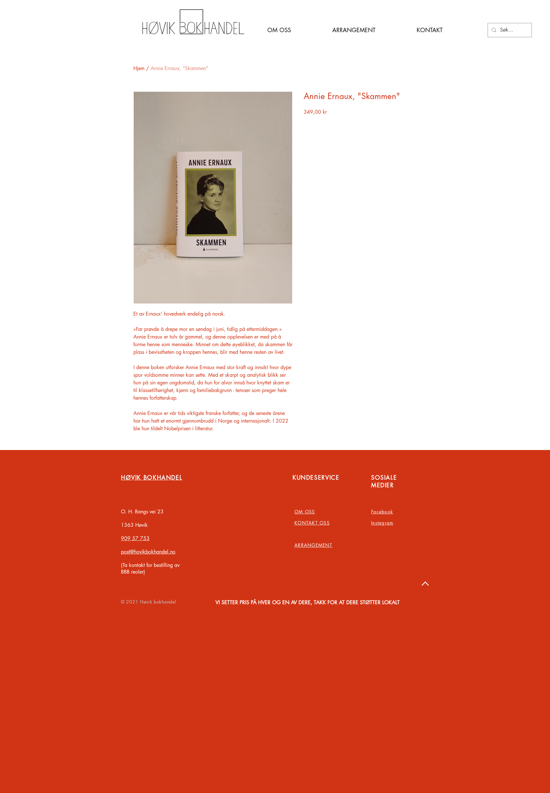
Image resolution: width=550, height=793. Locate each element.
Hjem (139, 68)
